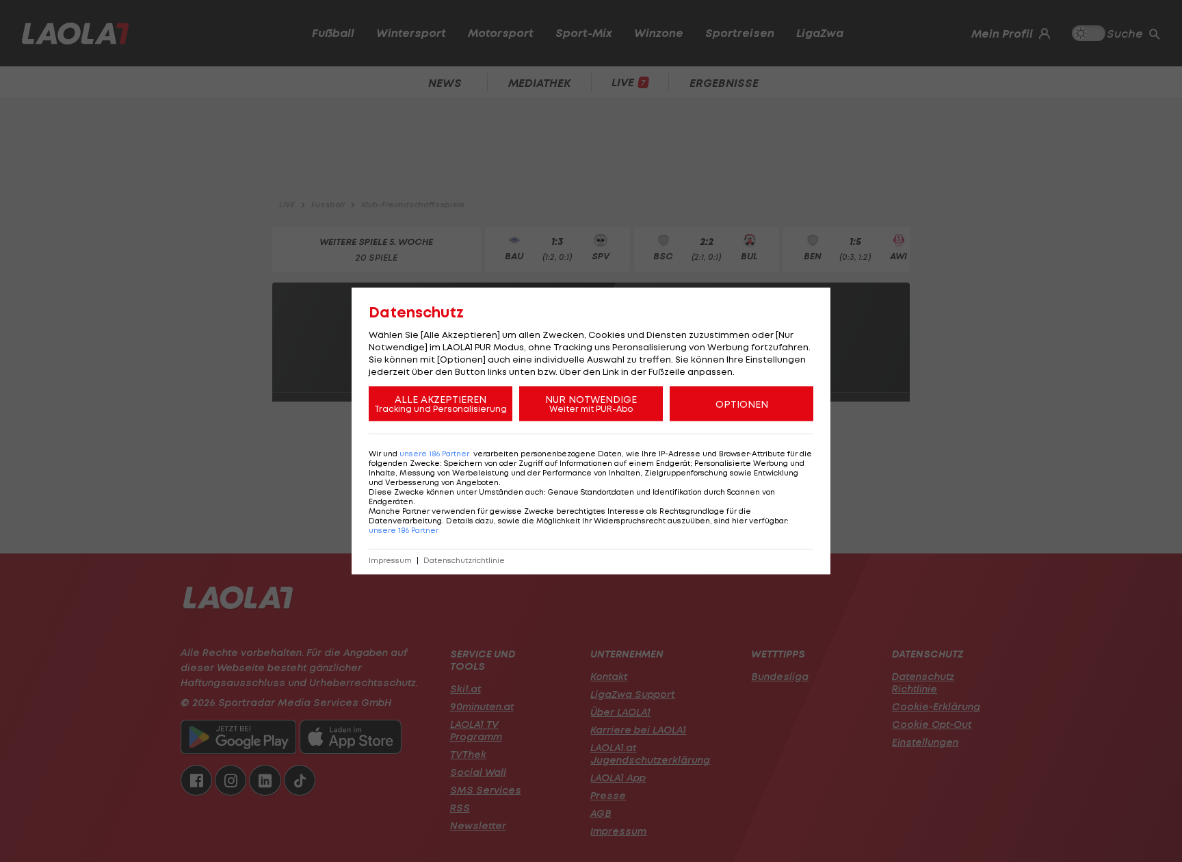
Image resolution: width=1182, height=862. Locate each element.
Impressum (390, 560)
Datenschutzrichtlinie (464, 560)
